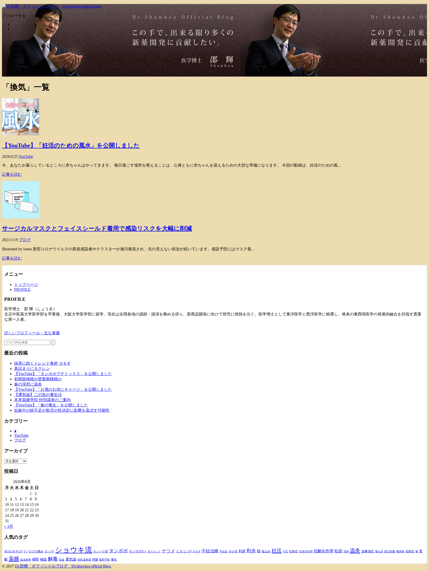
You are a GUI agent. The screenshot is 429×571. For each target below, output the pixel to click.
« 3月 (8, 526)
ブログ (25, 240)
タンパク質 (100, 551)
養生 (114, 559)
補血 (43, 559)
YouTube (26, 156)
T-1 (26, 551)
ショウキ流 (73, 550)
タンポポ (118, 550)
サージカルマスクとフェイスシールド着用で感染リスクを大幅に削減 (97, 228)
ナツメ (168, 550)
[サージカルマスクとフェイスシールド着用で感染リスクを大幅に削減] (20, 217)
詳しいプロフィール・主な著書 (32, 333)
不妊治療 (210, 551)
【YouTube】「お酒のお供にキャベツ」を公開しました (63, 389)
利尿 (242, 551)
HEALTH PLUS (13, 551)
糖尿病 (400, 551)
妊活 (277, 550)
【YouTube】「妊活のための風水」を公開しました (71, 145)
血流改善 (25, 559)
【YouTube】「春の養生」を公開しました (51, 405)
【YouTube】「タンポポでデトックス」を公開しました (63, 374)
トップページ (26, 284)
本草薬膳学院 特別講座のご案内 (42, 400)
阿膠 (95, 559)
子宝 (285, 551)
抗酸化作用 (323, 551)
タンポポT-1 (137, 551)
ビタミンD (183, 551)
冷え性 (233, 551)
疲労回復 (389, 551)
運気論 (70, 559)
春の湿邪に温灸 (28, 384)
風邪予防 (104, 559)
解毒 (53, 559)
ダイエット (154, 551)
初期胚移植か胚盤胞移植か (38, 379)
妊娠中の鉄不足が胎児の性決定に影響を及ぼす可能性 (61, 410)
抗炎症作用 (306, 551)
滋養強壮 (367, 551)
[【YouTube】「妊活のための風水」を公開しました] (20, 134)
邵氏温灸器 (84, 559)
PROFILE (22, 289)
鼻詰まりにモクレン (32, 368)
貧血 (61, 559)
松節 (338, 551)
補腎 (35, 559)
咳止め (266, 551)
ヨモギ (196, 551)
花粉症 (409, 551)
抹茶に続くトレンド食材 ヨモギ (42, 363)
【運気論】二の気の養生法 (38, 395)
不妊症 (223, 551)
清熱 (346, 551)
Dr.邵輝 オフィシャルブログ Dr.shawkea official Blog (63, 566)
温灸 (355, 550)
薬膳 (14, 559)
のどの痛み (36, 551)
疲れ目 (379, 551)
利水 (251, 550)
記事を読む (12, 174)
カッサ (49, 551)
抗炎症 (293, 551)
